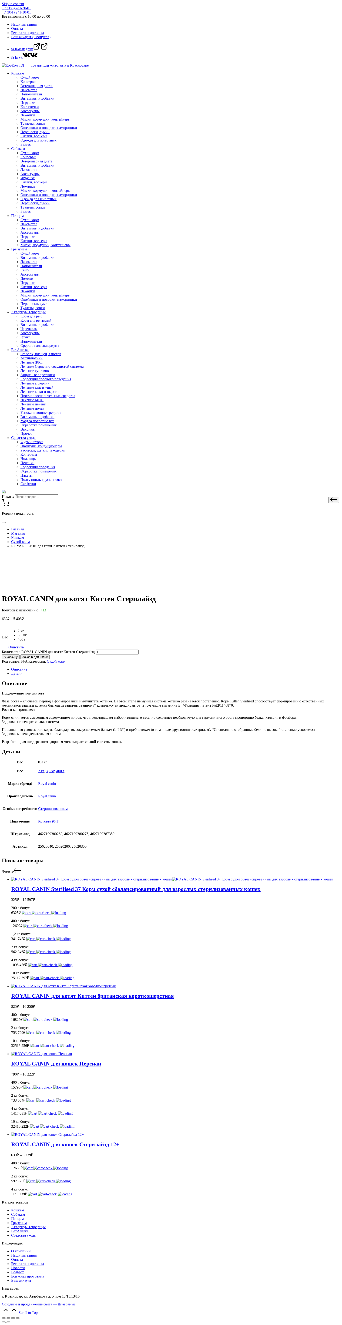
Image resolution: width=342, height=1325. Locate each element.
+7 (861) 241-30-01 (16, 12)
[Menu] (4, 522)
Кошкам (17, 1210)
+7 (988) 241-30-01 (16, 8)
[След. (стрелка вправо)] (8, 1322)
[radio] (22, 631)
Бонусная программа (27, 1276)
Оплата (17, 1259)
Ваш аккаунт (21, 1280)
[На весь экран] (13, 1318)
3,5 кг (50, 771)
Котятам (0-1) (48, 821)
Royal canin (47, 784)
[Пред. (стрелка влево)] (4, 1322)
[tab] (175, 669)
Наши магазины (24, 1255)
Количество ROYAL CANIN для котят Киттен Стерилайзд (48, 652)
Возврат (17, 1272)
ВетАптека (20, 1231)
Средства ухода (23, 1235)
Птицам (17, 1218)
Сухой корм (56, 661)
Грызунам (19, 1223)
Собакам (18, 1214)
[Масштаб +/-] (18, 1318)
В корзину (11, 657)
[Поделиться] (8, 1318)
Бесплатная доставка (27, 1264)
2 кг (41, 771)
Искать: (8, 497)
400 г (60, 771)
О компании (21, 1251)
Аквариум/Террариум (28, 1227)
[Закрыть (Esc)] (4, 1318)
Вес (5, 637)
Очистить (16, 647)
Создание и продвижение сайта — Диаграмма (38, 1304)
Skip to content (13, 4)
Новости (18, 1268)
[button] (333, 500)
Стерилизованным (53, 809)
